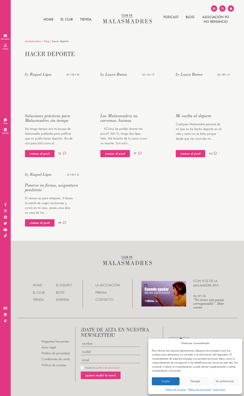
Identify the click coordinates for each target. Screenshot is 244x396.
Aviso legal (219, 389)
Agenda (62, 299)
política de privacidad (107, 367)
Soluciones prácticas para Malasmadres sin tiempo (47, 118)
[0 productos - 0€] (231, 8)
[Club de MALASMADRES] (127, 22)
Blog (190, 17)
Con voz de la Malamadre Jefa (205, 283)
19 (59, 223)
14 (210, 153)
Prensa (100, 292)
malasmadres (33, 41)
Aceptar (165, 381)
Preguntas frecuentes (55, 341)
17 (134, 153)
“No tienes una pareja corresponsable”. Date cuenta (208, 303)
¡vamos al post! (40, 153)
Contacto (104, 299)
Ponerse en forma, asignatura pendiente (51, 187)
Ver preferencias (225, 381)
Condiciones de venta (56, 359)
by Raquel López (38, 74)
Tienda (85, 19)
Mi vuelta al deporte (193, 115)
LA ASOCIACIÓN (107, 285)
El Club (67, 19)
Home (48, 19)
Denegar (195, 381)
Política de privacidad (199, 389)
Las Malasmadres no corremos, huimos (119, 118)
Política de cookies (176, 389)
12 (59, 153)
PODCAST (171, 17)
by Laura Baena (113, 74)
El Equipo (64, 285)
